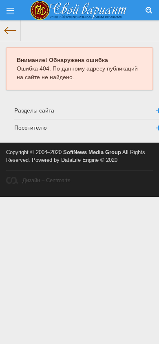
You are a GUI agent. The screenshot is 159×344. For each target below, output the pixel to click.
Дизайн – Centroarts (46, 180)
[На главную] (10, 30)
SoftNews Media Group (92, 152)
